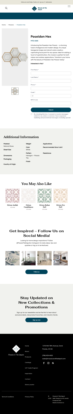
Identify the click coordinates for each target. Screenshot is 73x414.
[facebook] (43, 363)
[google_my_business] (52, 363)
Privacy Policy (29, 396)
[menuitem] (33, 347)
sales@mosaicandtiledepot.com (54, 359)
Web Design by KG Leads (61, 398)
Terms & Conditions (8, 396)
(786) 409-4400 (47, 355)
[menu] (69, 6)
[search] (6, 8)
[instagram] (48, 363)
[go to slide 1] (15, 91)
